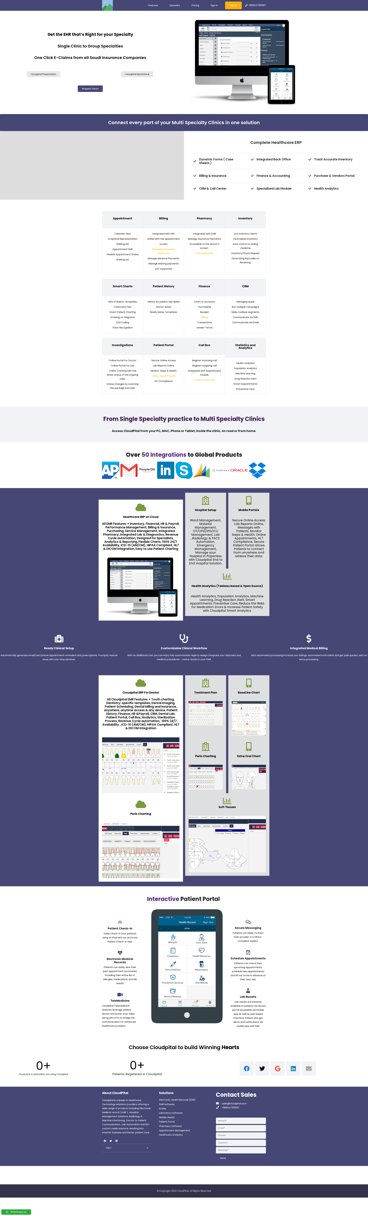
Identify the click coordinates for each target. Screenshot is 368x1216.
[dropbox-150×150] (257, 470)
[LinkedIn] (293, 1068)
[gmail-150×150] (129, 470)
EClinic (162, 1108)
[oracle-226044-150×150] (239, 470)
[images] (202, 470)
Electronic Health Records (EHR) (177, 1099)
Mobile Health (167, 1117)
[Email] (309, 1068)
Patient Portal (167, 1121)
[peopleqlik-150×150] (147, 470)
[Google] (278, 1068)
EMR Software (167, 1104)
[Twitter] (262, 1068)
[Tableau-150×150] (220, 470)
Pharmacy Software (170, 1126)
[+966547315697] (219, 1108)
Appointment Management (174, 1130)
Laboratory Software (171, 1113)
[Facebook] (246, 1068)
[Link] (107, 5)
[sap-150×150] (110, 470)
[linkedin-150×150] (165, 470)
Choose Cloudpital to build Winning (184, 1047)
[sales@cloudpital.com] (219, 1104)
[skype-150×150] (184, 470)
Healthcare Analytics (171, 1134)
